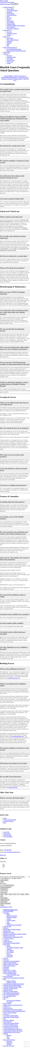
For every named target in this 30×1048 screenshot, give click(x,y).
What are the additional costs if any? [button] (12, 669)
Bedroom (5, 928)
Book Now (3, 855)
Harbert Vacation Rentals (9, 962)
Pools (8, 16)
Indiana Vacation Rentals (9, 971)
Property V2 (6, 1006)
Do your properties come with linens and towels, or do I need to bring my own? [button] (14, 533)
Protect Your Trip (12, 678)
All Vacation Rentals (12, 10)
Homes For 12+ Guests (9, 970)
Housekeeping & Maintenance (9, 77)
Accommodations (8, 76)
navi (2, 896)
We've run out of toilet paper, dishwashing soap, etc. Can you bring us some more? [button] (14, 348)
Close (2, 882)
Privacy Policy (7, 1003)
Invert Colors (4, 901)
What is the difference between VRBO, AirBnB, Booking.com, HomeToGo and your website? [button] (13, 118)
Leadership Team (11, 57)
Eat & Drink (10, 38)
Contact (9, 63)
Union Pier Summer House (10, 1024)
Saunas (8, 19)
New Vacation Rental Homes (11, 994)
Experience (6, 30)
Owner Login (10, 2)
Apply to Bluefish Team (13, 975)
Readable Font (4, 889)
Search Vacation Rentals (9, 819)
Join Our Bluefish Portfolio (14, 49)
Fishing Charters (11, 920)
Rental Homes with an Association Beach (14, 1011)
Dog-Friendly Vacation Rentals (11, 943)
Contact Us (6, 940)
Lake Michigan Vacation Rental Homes (13, 984)
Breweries (9, 1041)
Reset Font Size (10, 885)
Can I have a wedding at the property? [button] (13, 485)
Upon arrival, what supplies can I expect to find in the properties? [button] (14, 558)
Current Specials (7, 941)
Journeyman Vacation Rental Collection (13, 978)
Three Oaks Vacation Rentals (11, 1023)
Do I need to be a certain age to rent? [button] (12, 146)
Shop (8, 1037)
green (10, 894)
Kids (8, 44)
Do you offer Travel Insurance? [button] (11, 776)
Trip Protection (7, 835)
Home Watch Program (9, 965)
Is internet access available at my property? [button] (15, 614)
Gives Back (10, 58)
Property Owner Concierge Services (12, 1005)
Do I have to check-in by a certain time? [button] (13, 256)
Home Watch (6, 52)
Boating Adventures (12, 916)
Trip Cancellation (7, 836)
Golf (8, 922)
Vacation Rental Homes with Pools (12, 1029)
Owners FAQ (6, 833)
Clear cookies (4, 898)
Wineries (9, 1044)
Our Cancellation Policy (9, 996)
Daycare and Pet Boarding (14, 1000)
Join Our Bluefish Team (9, 973)
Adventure (9, 41)
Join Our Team (10, 60)
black (2, 894)
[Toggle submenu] (13, 7)
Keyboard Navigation (6, 887)
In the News (10, 61)
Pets (8, 46)
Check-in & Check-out (20, 76)
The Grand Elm (11, 27)
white (6, 894)
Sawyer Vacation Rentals (9, 1012)
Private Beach (10, 13)
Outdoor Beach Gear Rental (14, 925)
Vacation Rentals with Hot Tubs (11, 1032)
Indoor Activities (11, 981)
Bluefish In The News (9, 935)
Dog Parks (9, 1002)
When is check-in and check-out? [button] (11, 217)
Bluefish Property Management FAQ (16, 50)
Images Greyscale (5, 899)
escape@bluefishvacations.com (12, 852)
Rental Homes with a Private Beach (12, 1009)
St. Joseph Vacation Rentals (10, 1015)
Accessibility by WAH (6, 907)
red (18, 894)
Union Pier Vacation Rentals (10, 1026)
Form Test (6, 959)
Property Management (9, 47)
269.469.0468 (7, 850)
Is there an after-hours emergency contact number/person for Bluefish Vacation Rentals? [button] (14, 384)
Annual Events (7, 926)
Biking (8, 914)
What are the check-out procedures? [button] (12, 268)
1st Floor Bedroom (8, 911)
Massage (9, 1035)
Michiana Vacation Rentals (10, 991)
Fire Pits (5, 958)
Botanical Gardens (11, 917)
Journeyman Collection (13, 28)
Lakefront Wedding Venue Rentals (16, 25)
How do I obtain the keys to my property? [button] (14, 428)
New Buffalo (10, 950)
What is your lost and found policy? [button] (12, 798)
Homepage (6, 967)
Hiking (8, 923)
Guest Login (3, 2)
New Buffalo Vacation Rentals (11, 993)
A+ (4, 885)
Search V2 (6, 1014)
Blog (4, 822)
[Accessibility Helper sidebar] (4, 880)
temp (4, 1018)
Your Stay (9, 32)
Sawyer (9, 953)
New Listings (10, 9)
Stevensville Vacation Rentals (11, 1017)
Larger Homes (10, 22)
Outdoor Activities (11, 982)
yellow (27, 894)
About (5, 54)
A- (1, 885)
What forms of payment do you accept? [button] (13, 763)
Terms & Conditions (8, 1020)
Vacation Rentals (7, 7)
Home (5, 818)
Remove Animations (5, 903)
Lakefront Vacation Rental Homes (12, 985)
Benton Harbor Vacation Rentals (11, 929)
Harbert (9, 946)
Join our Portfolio (7, 976)
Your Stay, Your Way (8, 1046)
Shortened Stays (11, 24)
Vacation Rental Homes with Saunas (12, 1030)
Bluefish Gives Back (8, 932)
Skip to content (4, 0)
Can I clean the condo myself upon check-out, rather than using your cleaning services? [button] (14, 312)
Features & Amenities (7, 79)
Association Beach (11, 15)
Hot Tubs (9, 18)
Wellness (9, 43)
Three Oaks (10, 955)
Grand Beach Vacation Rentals (11, 961)
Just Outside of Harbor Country (15, 947)
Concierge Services (12, 33)
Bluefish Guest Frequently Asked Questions (14, 934)
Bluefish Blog (7, 931)
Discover (5, 36)
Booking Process (18, 79)
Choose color (4, 892)
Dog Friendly (10, 21)
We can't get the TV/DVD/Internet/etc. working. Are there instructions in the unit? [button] (15, 363)
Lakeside (9, 949)
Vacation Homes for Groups (10, 1027)
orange (22, 894)
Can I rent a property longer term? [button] (12, 199)
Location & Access (23, 77)
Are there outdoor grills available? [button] (12, 623)
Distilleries (9, 1043)
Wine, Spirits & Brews (12, 40)
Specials (9, 35)
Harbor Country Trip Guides (10, 964)
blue (15, 894)
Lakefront (9, 12)
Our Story (9, 55)
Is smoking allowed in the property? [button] (12, 502)
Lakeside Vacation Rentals (10, 988)
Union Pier (9, 956)
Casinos (9, 919)
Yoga (8, 1038)
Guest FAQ (6, 832)
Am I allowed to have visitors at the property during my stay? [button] (12, 177)
